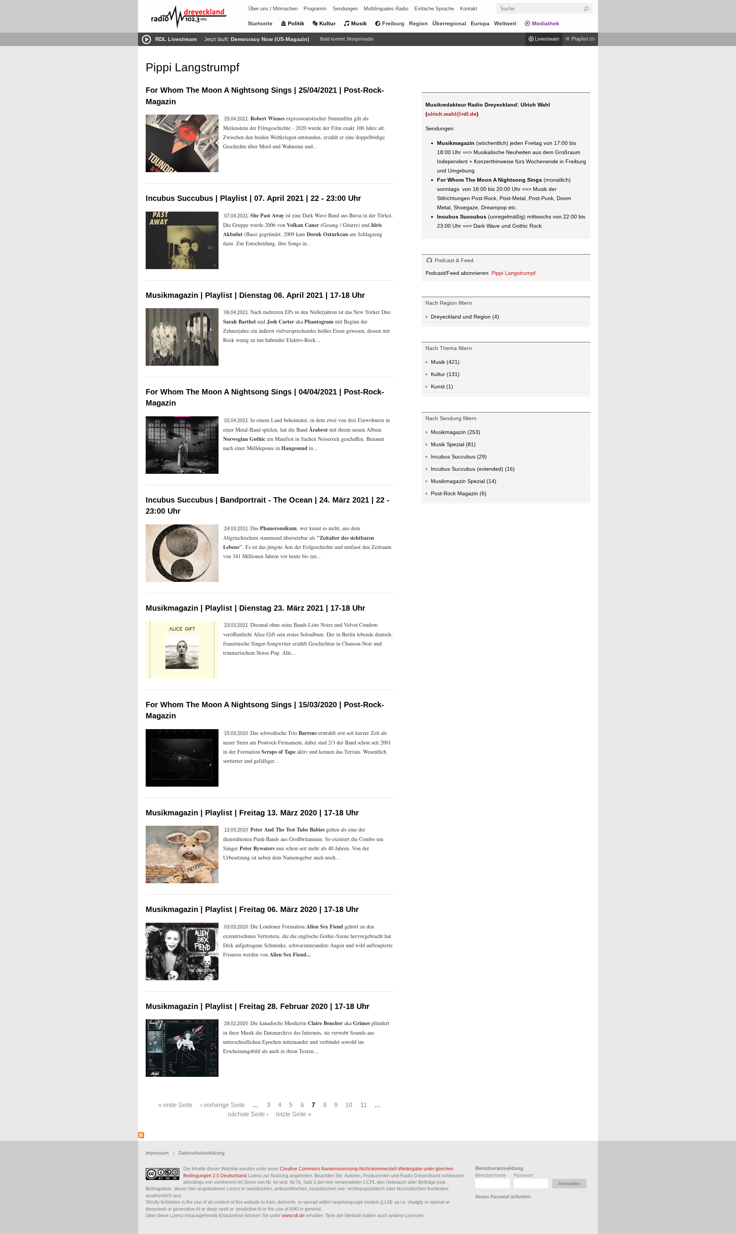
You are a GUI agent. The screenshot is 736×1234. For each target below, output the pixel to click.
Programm (315, 9)
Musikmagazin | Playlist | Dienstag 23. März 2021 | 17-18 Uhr (255, 608)
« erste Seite (175, 1104)
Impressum (157, 1152)
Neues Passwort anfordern (503, 1196)
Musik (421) (452, 363)
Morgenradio (360, 39)
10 (348, 1104)
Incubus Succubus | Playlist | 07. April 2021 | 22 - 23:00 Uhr (253, 198)
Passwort (523, 1175)
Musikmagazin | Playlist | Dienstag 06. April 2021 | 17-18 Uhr (255, 295)
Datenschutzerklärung (202, 1152)
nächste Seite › (248, 1114)
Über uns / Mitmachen (272, 9)
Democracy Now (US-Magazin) (270, 39)
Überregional (449, 23)
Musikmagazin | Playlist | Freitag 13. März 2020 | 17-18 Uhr (252, 812)
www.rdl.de (293, 1215)
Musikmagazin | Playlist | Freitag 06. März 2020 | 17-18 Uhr (252, 909)
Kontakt (468, 9)
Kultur (327, 23)
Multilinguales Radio (386, 9)
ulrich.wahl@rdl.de (451, 114)
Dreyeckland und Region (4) (480, 318)
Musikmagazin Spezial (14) (481, 482)
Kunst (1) (449, 388)
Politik (296, 23)
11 (363, 1104)
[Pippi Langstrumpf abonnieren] (141, 1136)
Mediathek (545, 23)
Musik (359, 23)
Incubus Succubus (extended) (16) (486, 470)
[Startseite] (199, 18)
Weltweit (505, 23)
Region (418, 23)
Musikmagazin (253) (473, 433)
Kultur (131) (452, 376)
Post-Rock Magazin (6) (469, 495)
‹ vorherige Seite (222, 1104)
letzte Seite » (293, 1114)
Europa (480, 23)
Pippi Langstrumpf (513, 273)
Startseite (260, 23)
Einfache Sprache (434, 9)
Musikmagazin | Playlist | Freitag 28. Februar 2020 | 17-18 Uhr (258, 1006)
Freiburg (393, 23)
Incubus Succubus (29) (471, 458)
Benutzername (490, 1175)
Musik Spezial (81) (462, 445)
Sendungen (345, 9)
